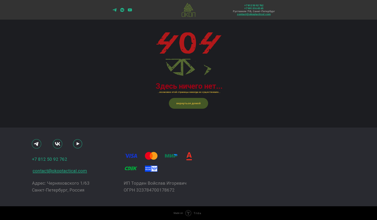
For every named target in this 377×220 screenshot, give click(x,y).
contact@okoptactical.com (254, 14)
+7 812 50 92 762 (253, 5)
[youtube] (129, 11)
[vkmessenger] (122, 11)
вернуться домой (188, 103)
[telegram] (114, 11)
